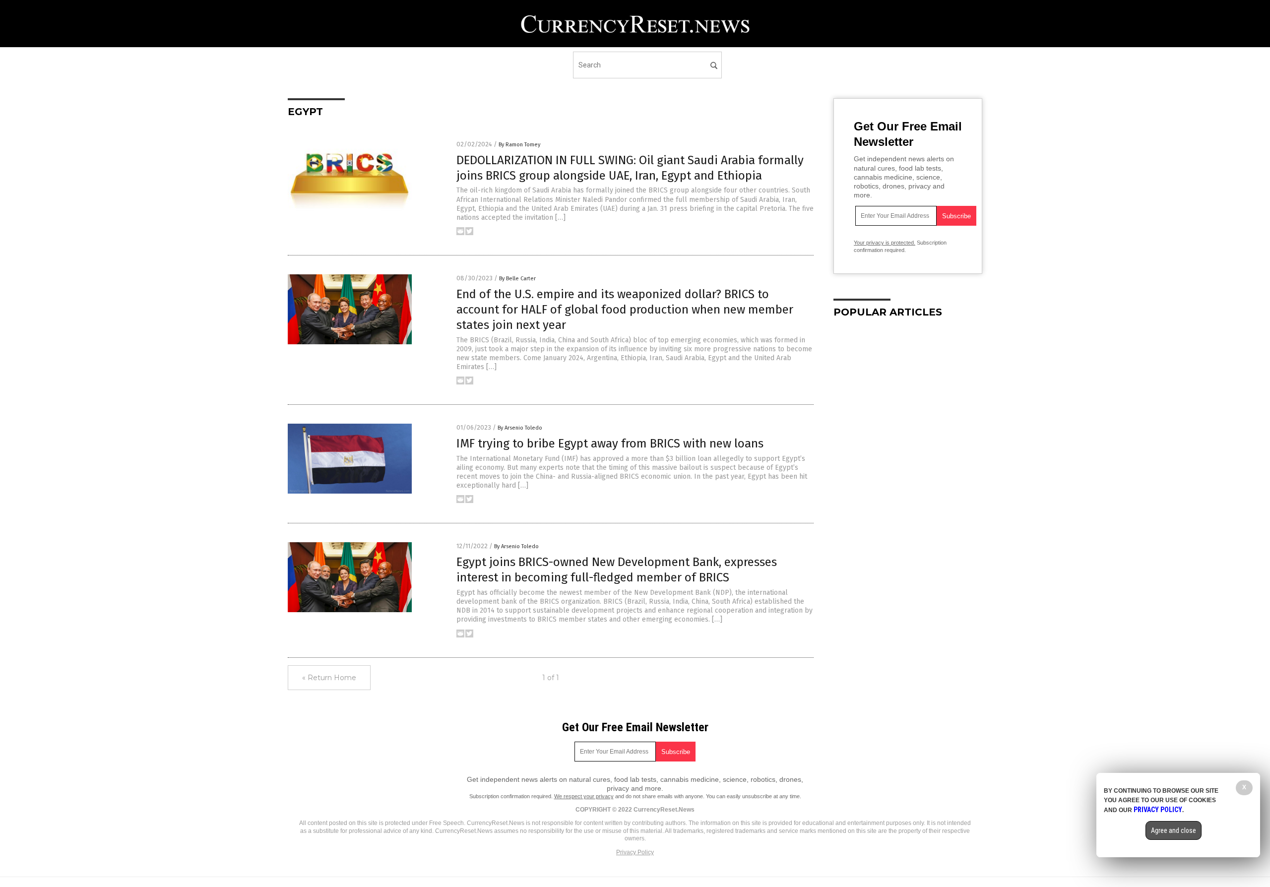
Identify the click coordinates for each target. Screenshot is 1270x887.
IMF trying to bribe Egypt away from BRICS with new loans (609, 443)
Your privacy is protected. (884, 243)
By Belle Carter (517, 278)
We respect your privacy (584, 796)
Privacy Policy (635, 852)
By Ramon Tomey (519, 144)
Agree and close (1173, 830)
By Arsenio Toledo (520, 428)
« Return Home (329, 677)
